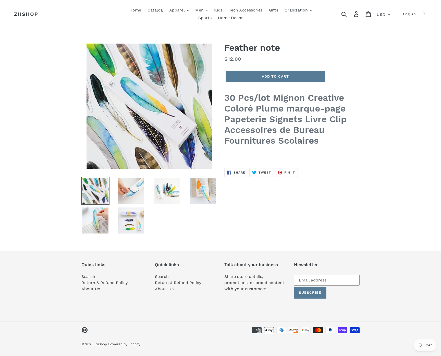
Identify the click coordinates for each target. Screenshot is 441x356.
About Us (90, 288)
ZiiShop (26, 14)
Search (88, 276)
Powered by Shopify (124, 344)
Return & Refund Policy (104, 282)
